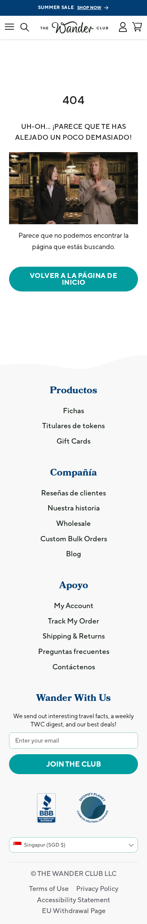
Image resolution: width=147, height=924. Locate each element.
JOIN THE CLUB (73, 764)
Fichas (73, 410)
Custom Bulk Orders (73, 538)
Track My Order (73, 621)
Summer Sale (70, 7)
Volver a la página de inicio (74, 279)
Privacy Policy (97, 888)
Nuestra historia (73, 508)
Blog (73, 554)
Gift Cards (73, 441)
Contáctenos (73, 667)
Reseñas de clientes (73, 493)
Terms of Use (49, 888)
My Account (73, 605)
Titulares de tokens (73, 425)
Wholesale (73, 523)
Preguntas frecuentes (73, 651)
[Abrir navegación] (9, 27)
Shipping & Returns (74, 636)
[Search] (24, 28)
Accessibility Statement (73, 900)
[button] (123, 27)
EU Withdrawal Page (74, 911)
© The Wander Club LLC (73, 873)
